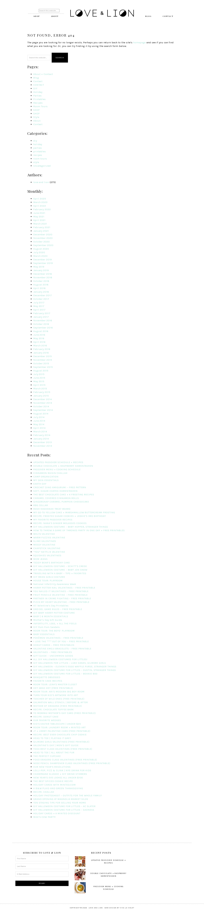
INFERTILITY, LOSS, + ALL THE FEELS (55, 623)
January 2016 (41, 352)
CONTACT (38, 84)
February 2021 (41, 227)
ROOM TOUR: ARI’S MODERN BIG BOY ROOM (59, 691)
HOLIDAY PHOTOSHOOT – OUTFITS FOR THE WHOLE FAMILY (67, 795)
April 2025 (39, 198)
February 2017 (41, 313)
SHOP (36, 110)
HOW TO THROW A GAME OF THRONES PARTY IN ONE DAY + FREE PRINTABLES (79, 530)
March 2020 (40, 256)
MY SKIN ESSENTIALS (46, 480)
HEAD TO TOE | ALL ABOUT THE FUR (53, 752)
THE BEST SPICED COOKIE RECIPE (53, 781)
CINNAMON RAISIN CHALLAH (50, 473)
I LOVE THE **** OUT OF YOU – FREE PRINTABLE (61, 641)
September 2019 (43, 263)
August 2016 (40, 331)
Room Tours (40, 106)
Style (36, 117)
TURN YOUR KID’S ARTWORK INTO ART (55, 695)
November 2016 (42, 320)
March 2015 (40, 388)
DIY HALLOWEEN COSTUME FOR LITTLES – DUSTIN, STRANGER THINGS (74, 670)
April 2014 (39, 428)
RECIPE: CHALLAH (43, 791)
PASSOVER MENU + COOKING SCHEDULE (57, 469)
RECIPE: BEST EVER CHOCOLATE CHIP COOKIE (60, 734)
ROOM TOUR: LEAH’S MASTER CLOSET (55, 684)
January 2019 (41, 270)
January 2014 (41, 438)
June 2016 (39, 334)
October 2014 (41, 406)
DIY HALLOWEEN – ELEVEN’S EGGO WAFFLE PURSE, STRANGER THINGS (74, 666)
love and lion (41, 182)
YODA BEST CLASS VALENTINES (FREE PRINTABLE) (62, 748)
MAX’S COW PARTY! (44, 817)
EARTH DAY (39, 483)
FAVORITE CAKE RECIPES (47, 680)
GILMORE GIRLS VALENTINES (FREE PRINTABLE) (61, 741)
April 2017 (39, 309)
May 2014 (38, 424)
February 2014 (41, 435)
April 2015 (39, 385)
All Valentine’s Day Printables (51, 605)
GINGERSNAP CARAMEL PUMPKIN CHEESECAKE (61, 501)
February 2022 (42, 209)
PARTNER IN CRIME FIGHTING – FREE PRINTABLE (62, 598)
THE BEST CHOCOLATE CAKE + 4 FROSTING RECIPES (63, 494)
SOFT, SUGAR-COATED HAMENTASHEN (55, 491)
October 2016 (41, 324)
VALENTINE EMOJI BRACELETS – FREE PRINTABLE (62, 648)
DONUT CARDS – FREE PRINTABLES (53, 645)
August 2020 (41, 248)
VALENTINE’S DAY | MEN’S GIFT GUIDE (56, 745)
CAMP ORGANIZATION (46, 476)
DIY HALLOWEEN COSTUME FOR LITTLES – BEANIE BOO (65, 673)
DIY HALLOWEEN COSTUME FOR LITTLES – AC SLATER (64, 806)
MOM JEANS (40, 559)
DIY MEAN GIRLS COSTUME (49, 577)
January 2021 (41, 230)
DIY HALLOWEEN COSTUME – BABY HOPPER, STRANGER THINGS (70, 526)
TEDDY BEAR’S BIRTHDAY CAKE (51, 562)
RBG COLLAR (40, 505)
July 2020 (39, 252)
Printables (39, 99)
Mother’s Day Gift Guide (47, 619)
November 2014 (42, 402)
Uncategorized (42, 165)
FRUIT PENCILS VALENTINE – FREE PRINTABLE (60, 594)
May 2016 (38, 338)
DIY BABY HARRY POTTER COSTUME (54, 612)
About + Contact (43, 74)
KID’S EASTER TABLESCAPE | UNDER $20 (57, 723)
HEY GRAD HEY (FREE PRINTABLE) (53, 688)
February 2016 (41, 349)
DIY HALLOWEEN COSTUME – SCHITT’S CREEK (60, 566)
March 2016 (40, 345)
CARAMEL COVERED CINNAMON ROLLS (56, 498)
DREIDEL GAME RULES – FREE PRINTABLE (57, 609)
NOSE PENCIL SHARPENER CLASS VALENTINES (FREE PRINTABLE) (71, 763)
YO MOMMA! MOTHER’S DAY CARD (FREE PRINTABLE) (64, 713)
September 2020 (43, 245)
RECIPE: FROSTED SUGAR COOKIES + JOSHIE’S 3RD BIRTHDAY (69, 516)
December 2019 (42, 259)
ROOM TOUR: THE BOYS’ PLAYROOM (54, 630)
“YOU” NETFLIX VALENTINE (49, 551)
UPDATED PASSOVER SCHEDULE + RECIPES (58, 462)
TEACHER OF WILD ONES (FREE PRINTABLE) (58, 698)
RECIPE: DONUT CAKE (46, 716)
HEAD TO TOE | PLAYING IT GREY (52, 738)
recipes (37, 155)
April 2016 (39, 342)
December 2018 (42, 273)
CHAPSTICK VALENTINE (46, 548)
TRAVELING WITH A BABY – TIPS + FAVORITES (59, 573)
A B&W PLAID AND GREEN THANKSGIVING (58, 788)
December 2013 (42, 442)
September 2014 (43, 410)
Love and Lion (102, 13)
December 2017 (42, 295)
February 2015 (41, 392)
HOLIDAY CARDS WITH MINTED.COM (54, 784)
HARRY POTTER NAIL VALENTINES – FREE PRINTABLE (64, 587)
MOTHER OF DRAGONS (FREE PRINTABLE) (57, 705)
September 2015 (43, 367)
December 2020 (42, 234)
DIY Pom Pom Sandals (46, 627)
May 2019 (38, 266)
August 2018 (41, 284)
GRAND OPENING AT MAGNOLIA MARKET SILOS (60, 799)
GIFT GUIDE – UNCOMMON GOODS (53, 655)
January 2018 (41, 291)
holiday (37, 144)
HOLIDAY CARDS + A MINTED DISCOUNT (56, 813)
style (36, 162)
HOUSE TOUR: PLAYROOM (48, 580)
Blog (36, 77)
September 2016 (43, 327)
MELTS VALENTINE (44, 534)
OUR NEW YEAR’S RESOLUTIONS (52, 766)
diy (35, 140)
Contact (38, 81)
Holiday (37, 92)
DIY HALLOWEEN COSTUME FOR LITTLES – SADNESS (63, 809)
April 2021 (39, 220)
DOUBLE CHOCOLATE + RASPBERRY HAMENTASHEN (63, 465)
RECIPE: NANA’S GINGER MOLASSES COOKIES (60, 523)
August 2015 (40, 370)
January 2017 (41, 316)
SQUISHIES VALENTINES (47, 555)
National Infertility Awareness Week (54, 584)
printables (39, 151)
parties (37, 147)
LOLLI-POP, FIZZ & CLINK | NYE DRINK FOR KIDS (62, 770)
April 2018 (39, 288)
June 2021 (39, 213)
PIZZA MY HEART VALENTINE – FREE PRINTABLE (61, 602)
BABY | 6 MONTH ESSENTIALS (50, 616)
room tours (40, 158)
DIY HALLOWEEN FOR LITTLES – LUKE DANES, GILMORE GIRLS (69, 662)
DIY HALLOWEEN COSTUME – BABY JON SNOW (60, 569)
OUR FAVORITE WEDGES (47, 720)
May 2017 (38, 306)
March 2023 (40, 202)
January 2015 (41, 395)
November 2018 (42, 277)
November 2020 (43, 238)
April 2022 (39, 205)
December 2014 (42, 399)
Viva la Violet (127, 908)
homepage (139, 42)
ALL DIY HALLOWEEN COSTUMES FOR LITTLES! (60, 659)
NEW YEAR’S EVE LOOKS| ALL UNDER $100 (58, 777)
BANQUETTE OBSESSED (46, 677)
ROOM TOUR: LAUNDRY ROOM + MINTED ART (59, 727)
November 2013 (42, 445)
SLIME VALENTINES (44, 541)
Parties (37, 95)
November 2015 (42, 359)
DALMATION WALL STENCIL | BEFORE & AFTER (60, 702)
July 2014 (39, 417)
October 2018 (41, 281)
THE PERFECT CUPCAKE (47, 756)
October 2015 (41, 363)
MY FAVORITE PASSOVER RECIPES (52, 519)
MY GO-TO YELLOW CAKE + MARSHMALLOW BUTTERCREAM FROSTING (74, 512)
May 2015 (38, 381)
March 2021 (40, 223)
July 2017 (39, 302)
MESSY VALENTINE (44, 544)
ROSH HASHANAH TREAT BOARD (51, 508)
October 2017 (41, 299)
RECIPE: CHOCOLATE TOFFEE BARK (53, 709)
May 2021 (38, 216)
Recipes (38, 102)
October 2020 (41, 241)
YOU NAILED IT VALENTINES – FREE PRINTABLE (61, 591)
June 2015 (39, 377)
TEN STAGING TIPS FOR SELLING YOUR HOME (59, 802)
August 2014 (40, 413)
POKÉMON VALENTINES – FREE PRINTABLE (58, 637)
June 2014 (39, 420)
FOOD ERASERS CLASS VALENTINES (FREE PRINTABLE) (65, 759)
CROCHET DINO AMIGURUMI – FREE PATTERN (59, 487)
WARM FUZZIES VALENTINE (49, 537)
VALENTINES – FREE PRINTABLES (52, 652)
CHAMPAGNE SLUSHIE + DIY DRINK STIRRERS (60, 774)
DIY (35, 88)
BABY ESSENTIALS (44, 634)
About (37, 120)
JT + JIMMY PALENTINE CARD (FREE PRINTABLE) (61, 731)
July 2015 (39, 374)
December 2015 (42, 356)
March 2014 (40, 431)
